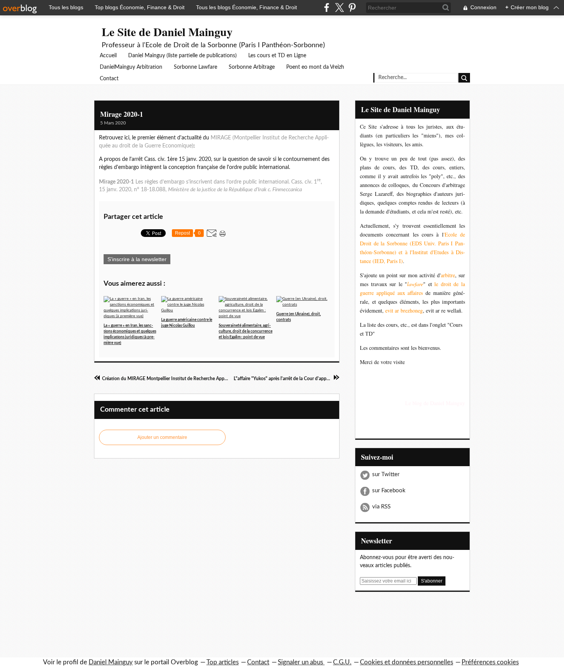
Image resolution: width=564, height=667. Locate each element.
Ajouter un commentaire (162, 437)
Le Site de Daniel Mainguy (167, 31)
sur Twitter (385, 474)
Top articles (222, 662)
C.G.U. (342, 662)
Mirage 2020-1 (121, 114)
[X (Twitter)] (339, 7)
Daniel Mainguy (111, 662)
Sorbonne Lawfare (195, 67)
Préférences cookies (490, 662)
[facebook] (326, 7)
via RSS (381, 507)
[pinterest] (352, 7)
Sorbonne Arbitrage (252, 67)
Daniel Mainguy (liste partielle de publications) (182, 55)
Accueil (108, 55)
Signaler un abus (301, 662)
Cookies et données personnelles (406, 662)
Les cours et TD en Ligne (277, 55)
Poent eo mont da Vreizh (315, 67)
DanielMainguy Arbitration (131, 67)
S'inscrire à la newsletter (137, 259)
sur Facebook (389, 490)
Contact (109, 78)
